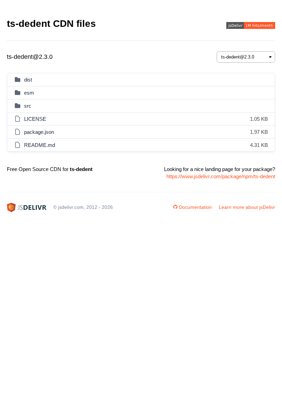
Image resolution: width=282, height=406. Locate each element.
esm (29, 93)
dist (28, 80)
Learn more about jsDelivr (247, 207)
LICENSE (35, 119)
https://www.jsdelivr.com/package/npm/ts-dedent (220, 176)
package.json (39, 132)
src (27, 106)
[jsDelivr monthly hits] (250, 26)
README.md (39, 145)
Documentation (195, 207)
